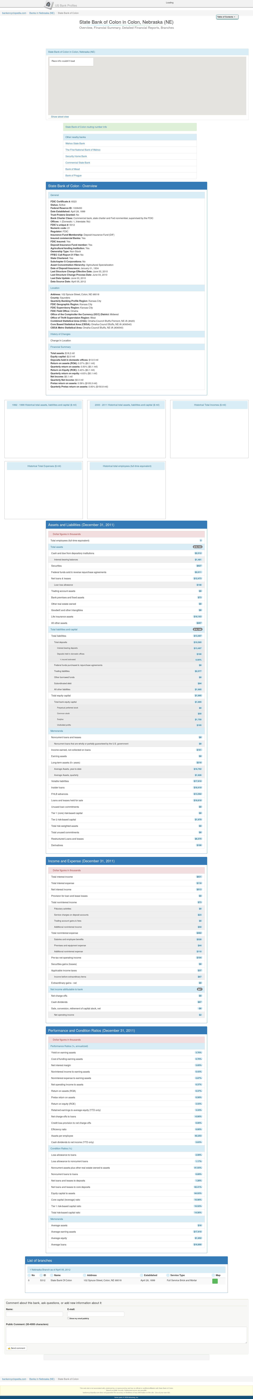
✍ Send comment (16, 1348)
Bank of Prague (73, 175)
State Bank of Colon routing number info (86, 126)
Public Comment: (27, 1324)
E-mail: (71, 1309)
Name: (9, 1309)
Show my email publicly (79, 1318)
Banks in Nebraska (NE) (42, 13)
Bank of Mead (72, 169)
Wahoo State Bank (75, 143)
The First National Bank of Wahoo (82, 149)
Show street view (60, 116)
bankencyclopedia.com (14, 13)
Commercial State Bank (77, 162)
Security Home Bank (76, 156)
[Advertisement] (126, 38)
